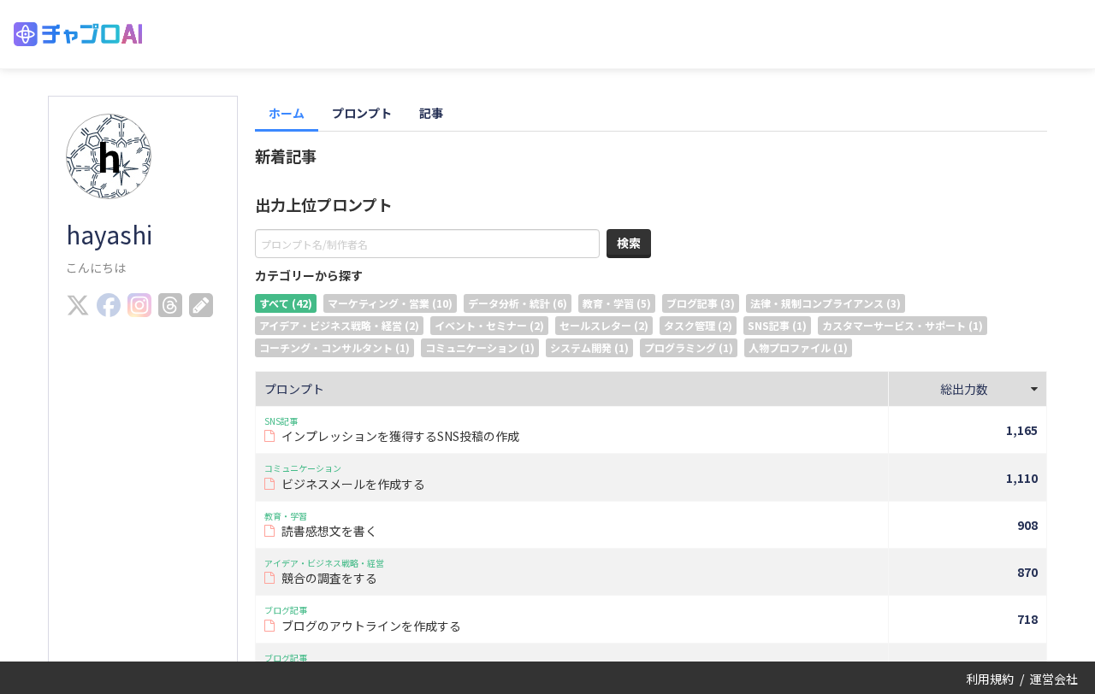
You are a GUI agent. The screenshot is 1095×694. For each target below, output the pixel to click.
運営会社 (1054, 678)
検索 (629, 242)
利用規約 (990, 678)
